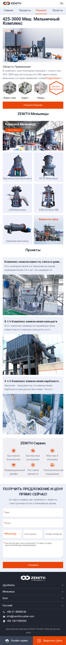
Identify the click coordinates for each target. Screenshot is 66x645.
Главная (8, 10)
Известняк (9, 97)
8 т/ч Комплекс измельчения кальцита (30, 321)
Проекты (57, 10)
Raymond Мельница (20, 124)
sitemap (35, 632)
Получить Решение (33, 105)
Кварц (41, 97)
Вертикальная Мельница (17, 178)
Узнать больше (14, 130)
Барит (25, 97)
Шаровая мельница (17, 241)
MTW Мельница (48, 178)
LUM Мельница (17, 209)
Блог (5, 598)
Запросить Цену (52, 640)
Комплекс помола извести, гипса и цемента (34, 261)
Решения (41, 10)
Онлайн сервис (19, 640)
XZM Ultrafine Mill (48, 209)
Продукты (24, 10)
